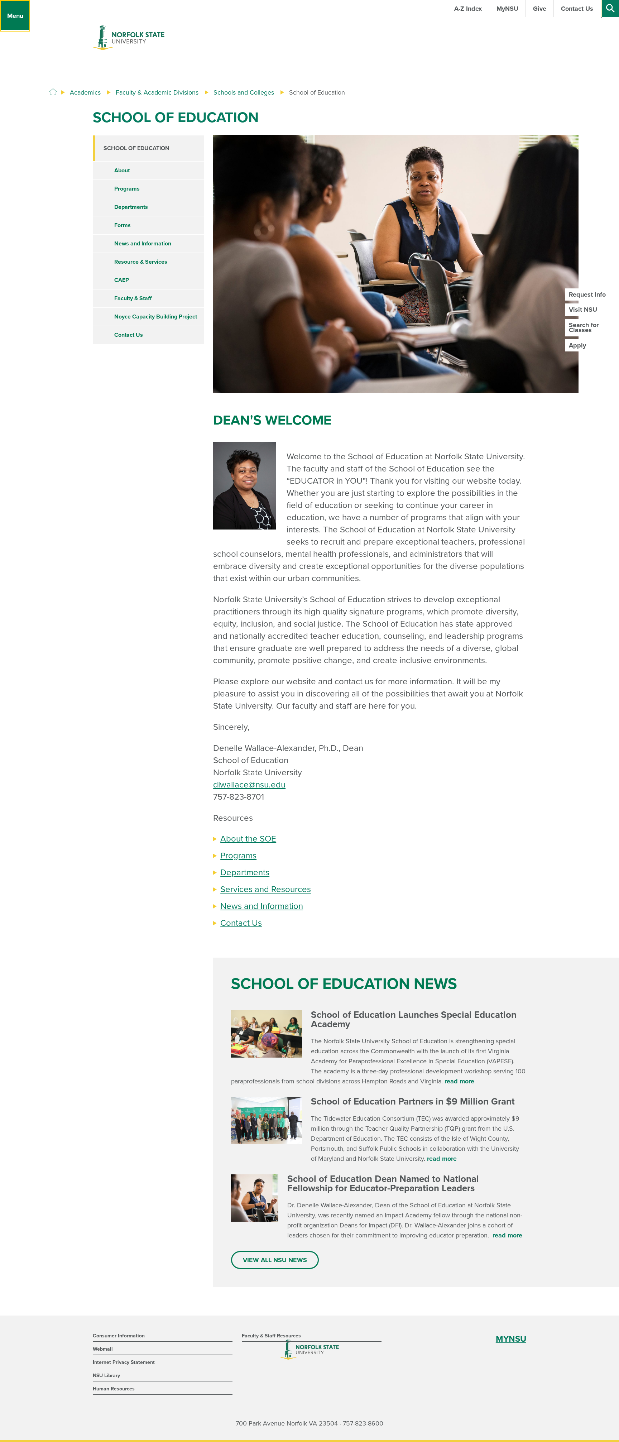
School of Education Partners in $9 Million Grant (413, 1101)
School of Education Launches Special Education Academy (414, 1019)
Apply (577, 345)
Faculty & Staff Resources (271, 1336)
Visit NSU (583, 309)
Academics (85, 92)
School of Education (136, 148)
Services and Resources (265, 889)
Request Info (587, 294)
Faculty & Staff (133, 298)
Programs (238, 856)
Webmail (103, 1349)
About (122, 170)
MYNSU (511, 1339)
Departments (244, 872)
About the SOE (248, 839)
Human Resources (114, 1389)
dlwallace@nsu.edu (249, 785)
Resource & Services (140, 261)
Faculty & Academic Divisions (157, 92)
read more (459, 1081)
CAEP (121, 280)
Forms (122, 225)
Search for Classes (584, 327)
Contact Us (241, 923)
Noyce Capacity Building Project (155, 316)
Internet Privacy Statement (124, 1362)
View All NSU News (275, 1260)
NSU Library (106, 1375)
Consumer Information (119, 1336)
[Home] (53, 92)
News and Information (261, 906)
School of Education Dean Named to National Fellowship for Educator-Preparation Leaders (387, 1183)
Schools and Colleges (243, 92)
